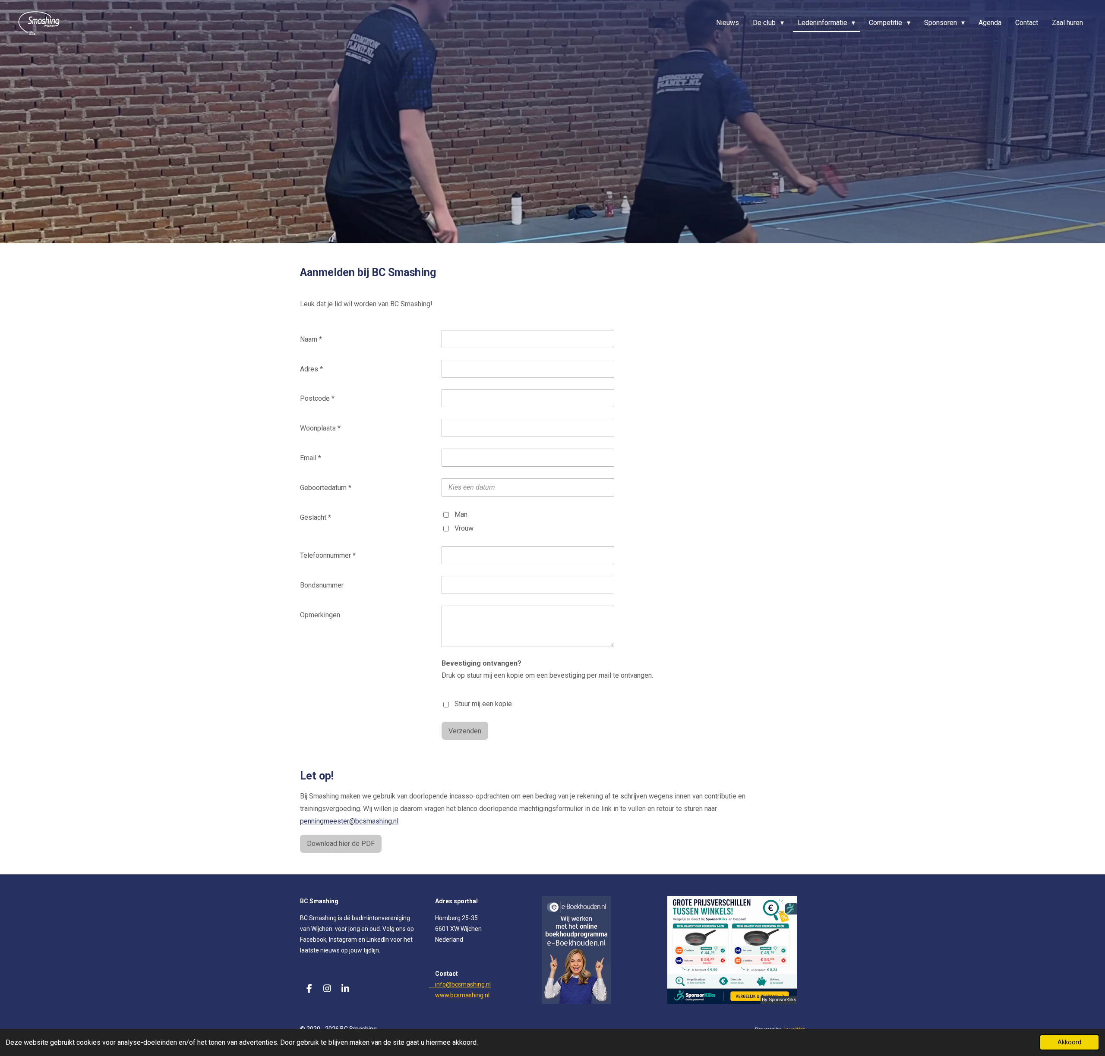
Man (461, 514)
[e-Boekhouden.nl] (576, 1001)
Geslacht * (315, 517)
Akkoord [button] (1069, 1042)
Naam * (311, 339)
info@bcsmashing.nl (460, 984)
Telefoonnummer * (328, 555)
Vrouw (464, 528)
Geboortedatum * (325, 488)
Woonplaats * (320, 428)
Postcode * (317, 398)
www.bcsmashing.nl (462, 995)
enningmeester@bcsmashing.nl (349, 821)
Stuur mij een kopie (483, 704)
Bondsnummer (322, 585)
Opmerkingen (320, 615)
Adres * (311, 369)
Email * (310, 458)
